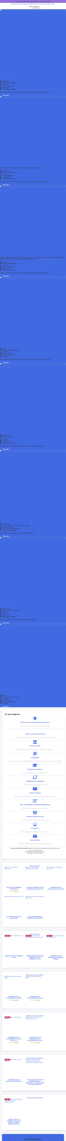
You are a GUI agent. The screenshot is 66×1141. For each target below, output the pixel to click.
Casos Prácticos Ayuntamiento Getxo (16, 692)
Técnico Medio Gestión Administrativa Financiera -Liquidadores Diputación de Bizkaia (32, 519)
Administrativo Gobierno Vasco (13, 78)
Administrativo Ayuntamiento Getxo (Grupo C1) (20, 345)
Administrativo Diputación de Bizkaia (15, 605)
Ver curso (6, 95)
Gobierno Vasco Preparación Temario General (19, 254)
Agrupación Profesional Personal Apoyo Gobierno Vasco (24, 164)
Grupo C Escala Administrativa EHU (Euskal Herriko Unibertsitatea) (27, 432)
